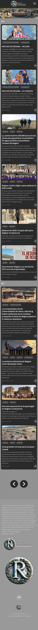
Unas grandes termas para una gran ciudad (18, 448)
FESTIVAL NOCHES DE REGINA (11, 42)
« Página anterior (14, 484)
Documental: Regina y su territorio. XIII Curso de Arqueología (18, 267)
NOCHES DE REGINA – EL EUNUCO (17, 91)
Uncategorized (25, 42)
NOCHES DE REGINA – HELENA (16, 46)
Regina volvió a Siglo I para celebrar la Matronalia (19, 186)
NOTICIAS (19, 131)
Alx (29, 616)
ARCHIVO (5, 131)
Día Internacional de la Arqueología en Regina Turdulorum (18, 407)
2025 (2, 283)
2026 (2, 21)
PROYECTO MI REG (16, 305)
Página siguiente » (24, 484)
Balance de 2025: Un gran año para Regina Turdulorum (17, 231)
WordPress (18, 616)
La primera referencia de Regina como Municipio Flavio (16, 362)
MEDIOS (12, 131)
